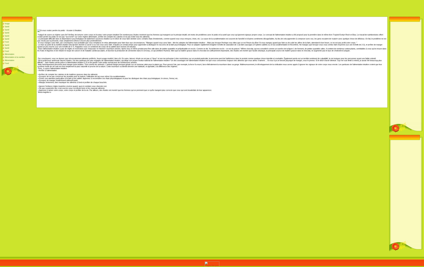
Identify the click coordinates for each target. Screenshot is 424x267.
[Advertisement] (60, 7)
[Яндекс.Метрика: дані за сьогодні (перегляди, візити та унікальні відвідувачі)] (212, 264)
